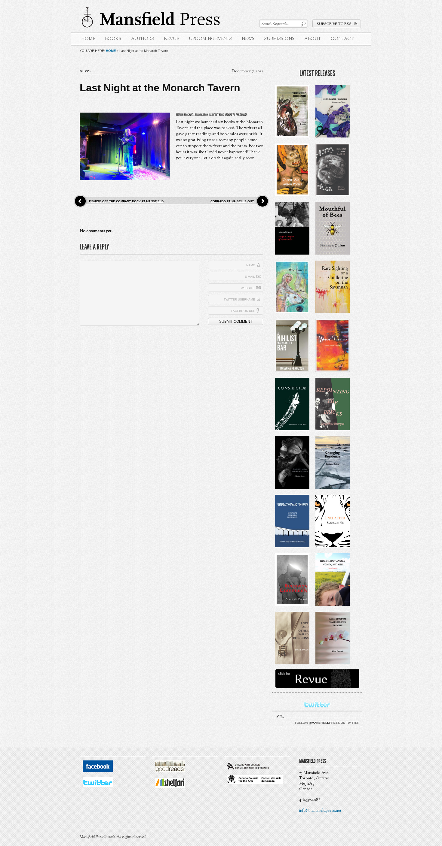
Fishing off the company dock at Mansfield (126, 201)
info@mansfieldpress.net (320, 811)
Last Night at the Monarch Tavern (160, 87)
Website (248, 288)
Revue (171, 39)
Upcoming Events (210, 39)
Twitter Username (239, 299)
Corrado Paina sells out (232, 201)
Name (250, 265)
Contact (342, 39)
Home (88, 39)
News (248, 39)
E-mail (250, 276)
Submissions (279, 39)
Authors (142, 39)
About (312, 39)
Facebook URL (243, 311)
